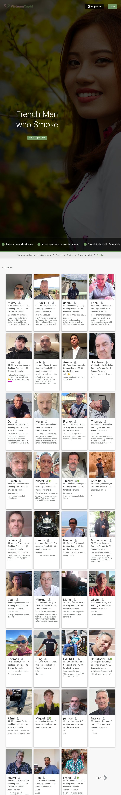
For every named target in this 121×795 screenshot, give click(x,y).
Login (112, 6)
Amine (67, 362)
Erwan (12, 362)
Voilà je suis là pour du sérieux (102, 671)
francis (40, 540)
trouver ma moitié (14, 790)
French (59, 255)
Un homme (67, 493)
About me (95, 434)
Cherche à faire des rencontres (46, 493)
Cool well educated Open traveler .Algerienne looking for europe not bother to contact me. (101, 558)
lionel (95, 303)
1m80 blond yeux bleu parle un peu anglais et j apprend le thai (19, 557)
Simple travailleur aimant (45, 555)
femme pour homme (71, 671)
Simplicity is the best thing (45, 434)
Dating (70, 255)
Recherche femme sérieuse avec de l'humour (19, 730)
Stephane (97, 362)
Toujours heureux (14, 674)
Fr (92, 493)
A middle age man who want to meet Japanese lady (74, 438)
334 (64, 734)
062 (64, 730)
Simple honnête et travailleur (19, 734)
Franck (67, 421)
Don (10, 421)
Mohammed (99, 540)
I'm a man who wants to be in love (73, 497)
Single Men (45, 255)
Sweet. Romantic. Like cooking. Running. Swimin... (102, 374)
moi (92, 730)
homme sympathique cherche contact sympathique (19, 552)
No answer (39, 674)
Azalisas (94, 612)
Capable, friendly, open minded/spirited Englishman (46, 374)
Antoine (96, 481)
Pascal (68, 540)
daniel (67, 303)
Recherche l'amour (70, 790)
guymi (12, 778)
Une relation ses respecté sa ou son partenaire (74, 612)
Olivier (95, 599)
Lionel (67, 599)
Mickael (40, 599)
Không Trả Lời (68, 555)
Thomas (96, 421)
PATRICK (69, 659)
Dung (38, 659)
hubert (39, 481)
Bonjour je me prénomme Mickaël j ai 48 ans (46, 612)
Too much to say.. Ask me (17, 434)
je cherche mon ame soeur (101, 315)
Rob (38, 362)
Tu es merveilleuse (42, 315)
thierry (12, 303)
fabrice (12, 540)
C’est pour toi (13, 493)
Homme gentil (13, 612)
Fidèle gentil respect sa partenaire (72, 616)
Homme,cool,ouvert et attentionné (16, 497)
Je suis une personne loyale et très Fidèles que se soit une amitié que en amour (46, 498)
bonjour (94, 734)
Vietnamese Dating (26, 255)
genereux (39, 552)
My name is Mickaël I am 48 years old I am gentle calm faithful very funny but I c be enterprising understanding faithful (46, 618)
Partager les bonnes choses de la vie (18, 616)
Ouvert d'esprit (97, 615)
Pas (38, 778)
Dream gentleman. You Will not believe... (73, 378)
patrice (68, 718)
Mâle (37, 671)
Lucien (12, 481)
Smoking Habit (85, 255)
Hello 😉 (66, 374)
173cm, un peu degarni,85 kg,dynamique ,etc (73, 675)
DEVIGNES (42, 303)
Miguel (40, 718)
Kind (93, 377)
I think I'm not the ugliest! (101, 674)
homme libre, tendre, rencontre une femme (74, 552)
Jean (11, 599)
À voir (37, 790)
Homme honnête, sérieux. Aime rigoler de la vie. (19, 671)
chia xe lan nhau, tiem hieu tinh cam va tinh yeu (74, 315)
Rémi (11, 718)
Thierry (68, 481)
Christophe (98, 659)
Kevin (39, 421)
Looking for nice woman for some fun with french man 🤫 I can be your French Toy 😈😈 (18, 378)
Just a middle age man (72, 434)
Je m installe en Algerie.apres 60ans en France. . (102, 552)
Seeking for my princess (17, 315)
